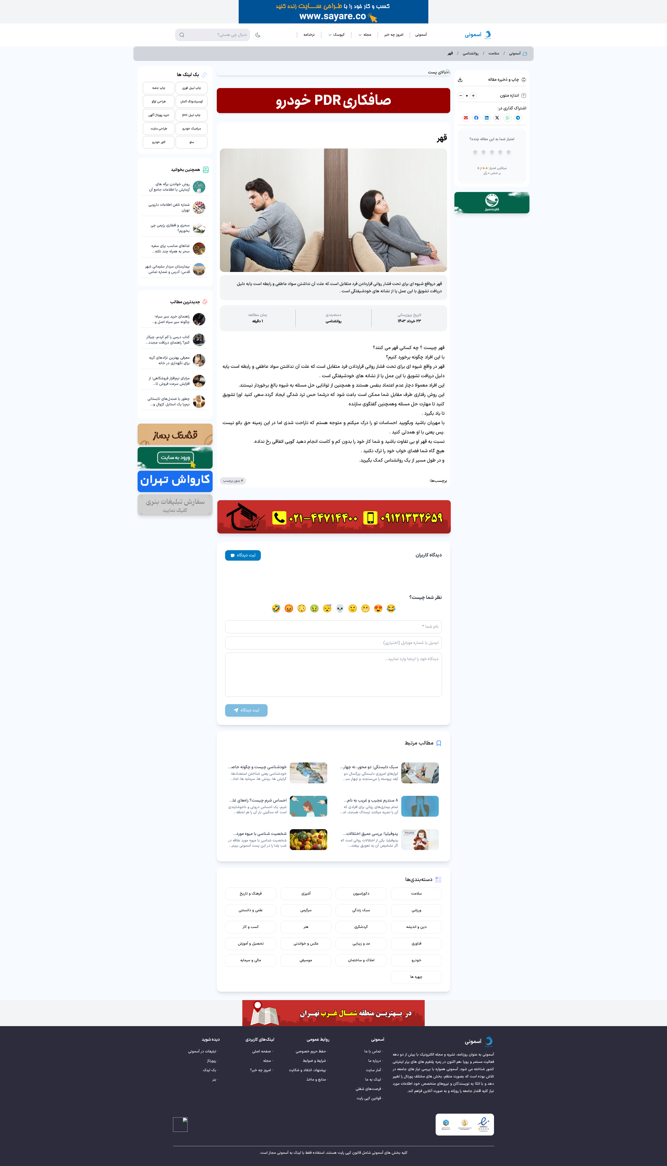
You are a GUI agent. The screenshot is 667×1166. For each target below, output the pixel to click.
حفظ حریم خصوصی (311, 1051)
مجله (267, 1061)
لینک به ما (373, 1079)
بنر (214, 1079)
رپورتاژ (211, 1061)
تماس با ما (373, 1051)
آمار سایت (373, 1070)
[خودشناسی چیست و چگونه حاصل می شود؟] (277, 772)
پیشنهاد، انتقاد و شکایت (307, 1070)
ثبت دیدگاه (246, 555)
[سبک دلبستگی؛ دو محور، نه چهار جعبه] (389, 772)
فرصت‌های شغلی (368, 1089)
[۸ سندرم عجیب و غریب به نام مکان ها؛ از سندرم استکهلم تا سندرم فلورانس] (389, 806)
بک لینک (209, 1070)
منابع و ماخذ (316, 1079)
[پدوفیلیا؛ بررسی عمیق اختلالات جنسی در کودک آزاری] (389, 839)
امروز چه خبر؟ (260, 1070)
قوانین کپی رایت (369, 1098)
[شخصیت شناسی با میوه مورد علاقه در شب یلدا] (277, 839)
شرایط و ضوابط (314, 1061)
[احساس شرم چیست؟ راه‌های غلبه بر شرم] (277, 806)
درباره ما (374, 1061)
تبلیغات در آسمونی (202, 1051)
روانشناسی (471, 53)
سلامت (494, 53)
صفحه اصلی (261, 1051)
